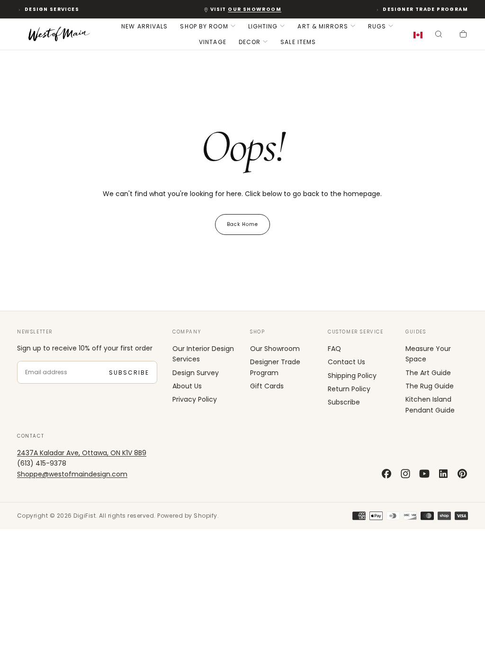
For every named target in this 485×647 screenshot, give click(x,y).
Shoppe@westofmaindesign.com (72, 474)
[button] (419, 35)
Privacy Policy (194, 399)
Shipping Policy (352, 375)
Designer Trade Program (425, 9)
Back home (242, 224)
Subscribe (129, 372)
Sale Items (298, 42)
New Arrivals (144, 26)
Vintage (212, 42)
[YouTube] (424, 473)
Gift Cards (267, 386)
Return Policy (349, 389)
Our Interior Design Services (203, 354)
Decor (250, 42)
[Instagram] (405, 473)
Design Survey (195, 372)
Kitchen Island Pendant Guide (430, 404)
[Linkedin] (443, 473)
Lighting (263, 26)
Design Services (52, 9)
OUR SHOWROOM (254, 9)
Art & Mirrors (322, 26)
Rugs (377, 26)
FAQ (334, 348)
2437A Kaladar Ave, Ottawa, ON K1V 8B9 (81, 453)
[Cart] (463, 35)
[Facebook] (386, 473)
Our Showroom (275, 348)
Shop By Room (204, 26)
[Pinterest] (462, 473)
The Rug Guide (429, 386)
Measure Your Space (428, 354)
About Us (187, 386)
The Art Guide (428, 372)
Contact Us (346, 362)
